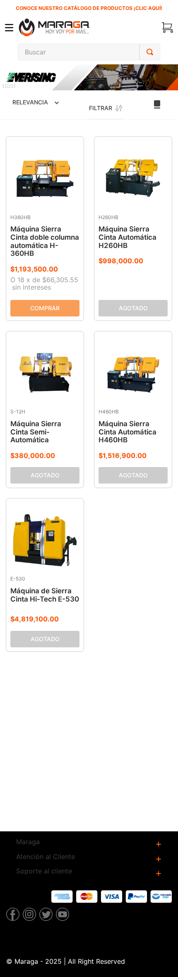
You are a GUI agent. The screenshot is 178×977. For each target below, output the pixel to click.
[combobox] (89, 52)
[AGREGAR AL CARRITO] (44, 308)
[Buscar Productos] (150, 52)
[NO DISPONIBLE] (133, 308)
